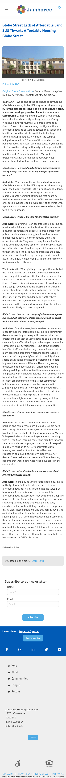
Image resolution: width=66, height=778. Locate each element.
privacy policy (24, 774)
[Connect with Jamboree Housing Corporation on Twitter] (46, 649)
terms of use (41, 774)
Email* (10, 599)
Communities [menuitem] (20, 678)
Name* (11, 586)
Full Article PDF (10, 84)
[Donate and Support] (59, 7)
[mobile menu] (6, 8)
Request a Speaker (29, 631)
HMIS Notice (58, 774)
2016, (35, 560)
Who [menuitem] (14, 665)
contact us (8, 774)
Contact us (32, 737)
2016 (42, 560)
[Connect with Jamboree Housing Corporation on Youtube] (59, 649)
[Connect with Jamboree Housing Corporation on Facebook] (6, 649)
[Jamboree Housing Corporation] (34, 9)
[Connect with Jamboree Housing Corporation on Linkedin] (33, 649)
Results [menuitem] (16, 691)
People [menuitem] (16, 685)
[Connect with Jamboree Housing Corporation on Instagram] (20, 649)
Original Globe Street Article (17, 91)
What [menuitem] (15, 672)
